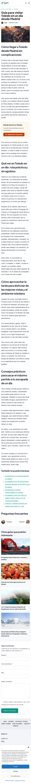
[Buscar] (26, 3)
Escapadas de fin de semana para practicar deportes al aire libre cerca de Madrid (17, 484)
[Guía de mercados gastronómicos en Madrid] (15, 571)
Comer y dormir (6, 723)
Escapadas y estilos (21, 721)
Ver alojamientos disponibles (14, 134)
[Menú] (29, 3)
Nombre (4, 655)
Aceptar (15, 766)
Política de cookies (9, 780)
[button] (28, 747)
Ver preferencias (15, 776)
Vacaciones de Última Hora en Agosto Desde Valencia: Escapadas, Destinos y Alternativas (14, 634)
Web (2, 672)
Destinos (11, 721)
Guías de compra (17, 723)
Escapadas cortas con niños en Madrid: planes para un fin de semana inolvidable (16, 498)
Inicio (5, 721)
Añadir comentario (6, 681)
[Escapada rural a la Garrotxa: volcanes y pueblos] (15, 546)
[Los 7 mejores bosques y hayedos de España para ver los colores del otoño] (15, 596)
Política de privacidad (20, 780)
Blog (2, 741)
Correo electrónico (6, 664)
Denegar (15, 771)
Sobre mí (15, 726)
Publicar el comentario (9, 710)
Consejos (27, 723)
